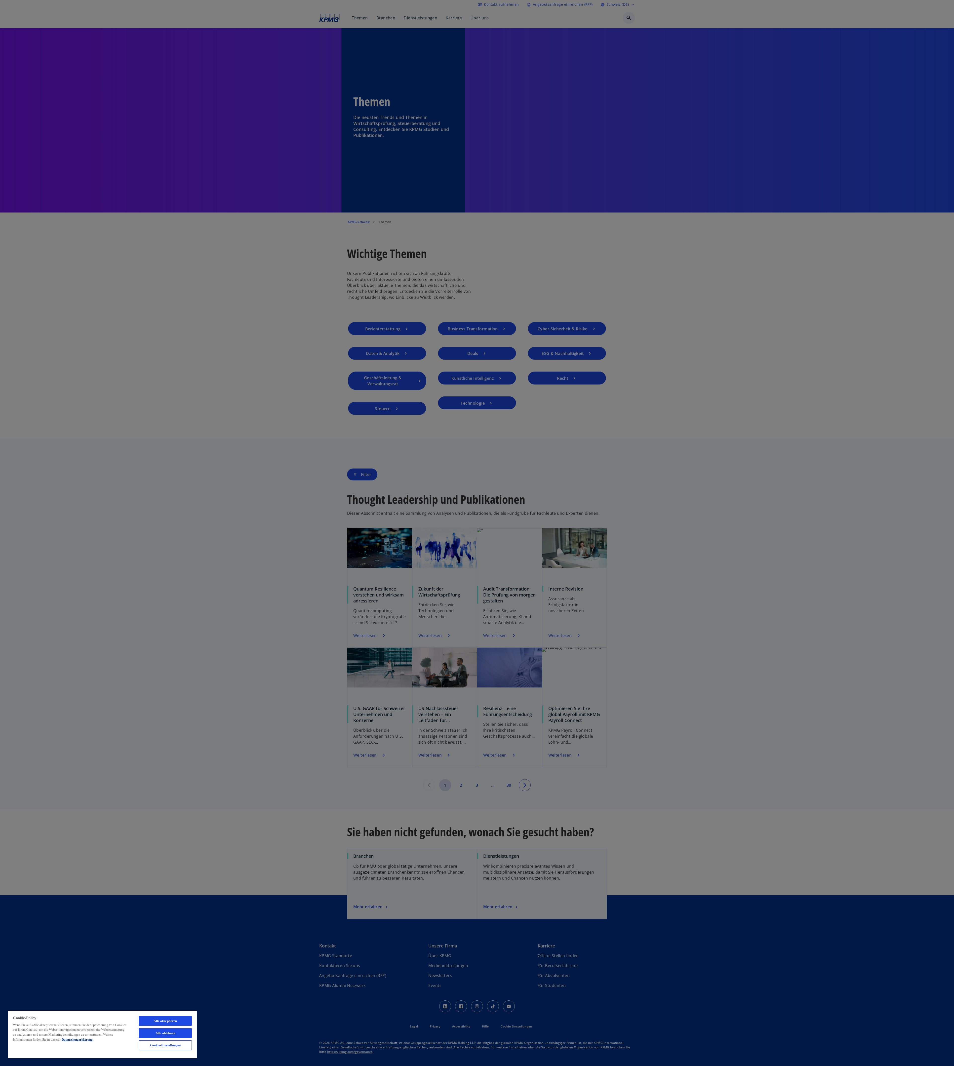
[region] (102, 1034)
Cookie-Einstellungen (165, 1045)
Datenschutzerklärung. (77, 1039)
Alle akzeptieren (165, 1021)
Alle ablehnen (165, 1033)
